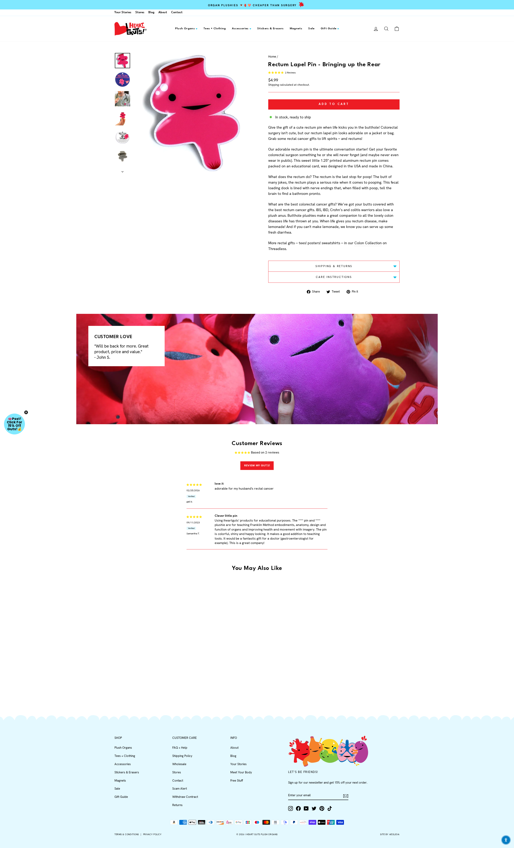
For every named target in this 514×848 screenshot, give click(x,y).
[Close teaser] (26, 412)
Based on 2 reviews (265, 452)
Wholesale (179, 764)
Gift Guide (329, 28)
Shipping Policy (182, 756)
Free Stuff (236, 781)
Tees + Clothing (214, 28)
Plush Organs (185, 28)
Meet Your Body (241, 772)
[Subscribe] (345, 795)
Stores (139, 12)
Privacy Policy (152, 834)
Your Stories (122, 12)
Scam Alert (179, 789)
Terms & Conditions (126, 834)
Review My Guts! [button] (257, 465)
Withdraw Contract (185, 797)
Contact (177, 12)
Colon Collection (368, 243)
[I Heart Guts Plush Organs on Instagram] (290, 808)
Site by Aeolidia (390, 834)
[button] (276, 72)
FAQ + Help (179, 748)
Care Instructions (334, 277)
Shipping (273, 84)
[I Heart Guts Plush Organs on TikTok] (329, 808)
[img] (194, 484)
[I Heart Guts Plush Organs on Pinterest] (321, 808)
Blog (151, 12)
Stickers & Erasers (270, 28)
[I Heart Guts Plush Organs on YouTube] (306, 808)
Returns (177, 805)
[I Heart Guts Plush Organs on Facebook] (298, 808)
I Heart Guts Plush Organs (261, 834)
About (162, 12)
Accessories (240, 28)
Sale (311, 28)
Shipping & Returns (333, 266)
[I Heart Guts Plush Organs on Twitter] (314, 808)
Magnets (296, 28)
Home (272, 57)
